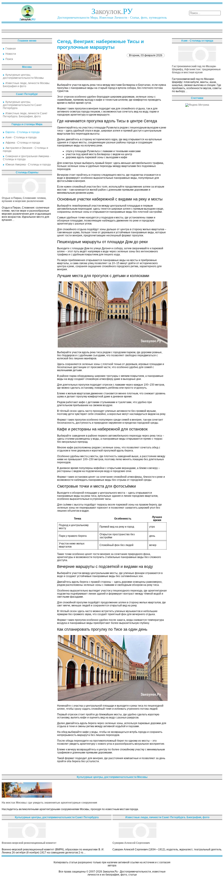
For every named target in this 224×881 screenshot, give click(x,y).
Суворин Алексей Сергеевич (131, 842)
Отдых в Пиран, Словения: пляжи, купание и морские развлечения (24, 200)
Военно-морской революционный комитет (29, 842)
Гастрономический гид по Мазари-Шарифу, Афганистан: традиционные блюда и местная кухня (196, 69)
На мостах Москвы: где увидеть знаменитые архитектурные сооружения (49, 802)
